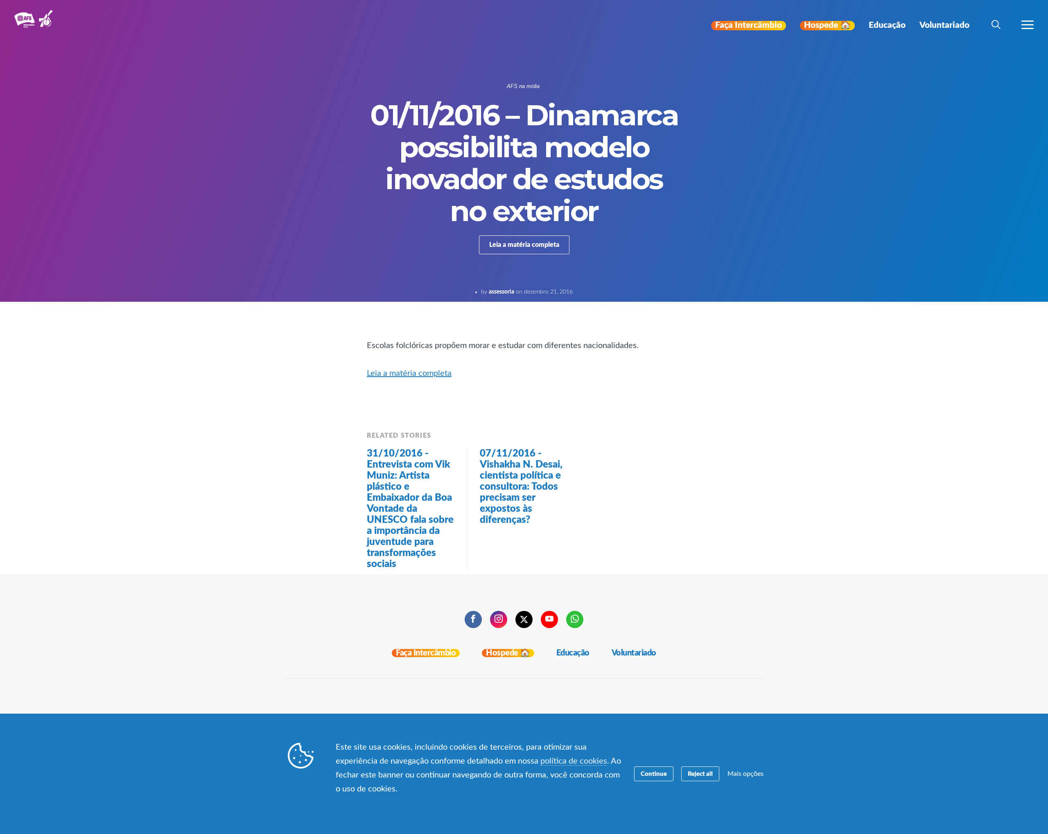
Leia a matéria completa (524, 245)
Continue (654, 774)
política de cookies (573, 761)
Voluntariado (634, 653)
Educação (573, 653)
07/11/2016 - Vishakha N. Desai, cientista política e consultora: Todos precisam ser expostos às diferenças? (521, 487)
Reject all (700, 774)
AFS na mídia (523, 86)
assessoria (501, 292)
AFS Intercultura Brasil (35, 25)
